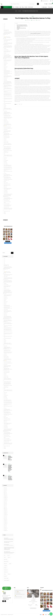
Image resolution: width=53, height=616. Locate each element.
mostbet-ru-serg (6, 152)
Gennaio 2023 (5, 509)
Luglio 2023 (5, 502)
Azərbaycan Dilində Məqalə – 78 (8, 327)
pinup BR (5, 576)
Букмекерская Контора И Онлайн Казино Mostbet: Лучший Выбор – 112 (7, 209)
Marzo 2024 (5, 492)
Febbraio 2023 (5, 508)
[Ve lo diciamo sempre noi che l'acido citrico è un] (4, 229)
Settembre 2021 (5, 523)
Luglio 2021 (5, 525)
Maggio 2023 (5, 504)
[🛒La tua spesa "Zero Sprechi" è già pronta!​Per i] (7, 229)
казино (5, 212)
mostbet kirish (5, 129)
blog (4, 100)
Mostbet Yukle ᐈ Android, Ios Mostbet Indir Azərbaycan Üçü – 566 (7, 144)
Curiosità (5, 340)
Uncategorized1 (6, 427)
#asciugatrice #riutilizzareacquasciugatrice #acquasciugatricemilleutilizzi (8, 539)
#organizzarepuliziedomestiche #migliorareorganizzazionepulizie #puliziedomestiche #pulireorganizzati (9, 548)
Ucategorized (5, 190)
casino (5, 104)
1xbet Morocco (6, 312)
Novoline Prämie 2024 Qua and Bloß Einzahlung (10, 458)
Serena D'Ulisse (28, 20)
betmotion (5, 559)
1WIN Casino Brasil (6, 49)
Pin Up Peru (5, 173)
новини (5, 213)
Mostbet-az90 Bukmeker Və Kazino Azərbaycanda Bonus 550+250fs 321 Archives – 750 (7, 148)
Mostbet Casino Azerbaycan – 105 (8, 128)
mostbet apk (5, 119)
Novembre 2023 (6, 497)
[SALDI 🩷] (7, 239)
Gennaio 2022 (5, 519)
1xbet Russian (5, 80)
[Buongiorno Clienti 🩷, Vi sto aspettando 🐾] (9, 237)
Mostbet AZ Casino (6, 121)
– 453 (4, 26)
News (4, 388)
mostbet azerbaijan (6, 357)
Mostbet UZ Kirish (6, 141)
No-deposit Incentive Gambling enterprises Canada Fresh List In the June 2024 (10, 468)
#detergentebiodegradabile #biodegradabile (8, 542)
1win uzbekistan (6, 63)
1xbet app (5, 65)
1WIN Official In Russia (6, 54)
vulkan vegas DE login (6, 200)
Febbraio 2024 (5, 493)
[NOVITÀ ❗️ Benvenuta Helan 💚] (9, 239)
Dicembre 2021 (5, 520)
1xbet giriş (5, 69)
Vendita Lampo (44, 7)
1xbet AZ (9, 557)
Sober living (5, 187)
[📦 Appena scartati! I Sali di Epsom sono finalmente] (9, 234)
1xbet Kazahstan (6, 74)
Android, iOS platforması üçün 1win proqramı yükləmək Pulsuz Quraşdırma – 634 (7, 86)
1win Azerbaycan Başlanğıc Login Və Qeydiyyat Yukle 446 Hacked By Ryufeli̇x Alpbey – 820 (7, 44)
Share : (16, 104)
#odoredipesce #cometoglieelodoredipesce (8, 545)
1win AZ (8, 555)
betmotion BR (6, 561)
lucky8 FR (5, 565)
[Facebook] (17, 104)
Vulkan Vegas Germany (6, 438)
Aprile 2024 (5, 491)
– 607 (4, 28)
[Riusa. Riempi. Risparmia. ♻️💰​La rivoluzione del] (9, 229)
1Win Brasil (5, 48)
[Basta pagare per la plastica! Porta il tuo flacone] (7, 234)
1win (4, 555)
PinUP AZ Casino (6, 182)
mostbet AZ (6, 569)
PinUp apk (5, 181)
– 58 (4, 27)
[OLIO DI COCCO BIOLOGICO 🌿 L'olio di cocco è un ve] (4, 234)
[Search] (12, 253)
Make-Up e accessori (19, 596)
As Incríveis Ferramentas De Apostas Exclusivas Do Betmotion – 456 (7, 89)
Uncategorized (6, 191)
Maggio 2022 (5, 518)
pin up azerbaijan (6, 160)
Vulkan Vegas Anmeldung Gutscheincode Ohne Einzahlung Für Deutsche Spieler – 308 (7, 198)
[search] (38, 4)
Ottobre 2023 (5, 498)
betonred (5, 563)
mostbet (5, 567)
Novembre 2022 (6, 512)
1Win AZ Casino (5, 41)
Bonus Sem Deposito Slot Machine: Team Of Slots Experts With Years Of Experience (22, 26)
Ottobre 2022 (5, 513)
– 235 (4, 258)
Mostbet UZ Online (6, 142)
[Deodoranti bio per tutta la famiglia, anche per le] (9, 232)
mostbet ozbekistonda (6, 137)
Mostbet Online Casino (6, 136)
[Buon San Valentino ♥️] (11, 229)
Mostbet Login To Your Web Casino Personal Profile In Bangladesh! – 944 (7, 131)
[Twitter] (19, 104)
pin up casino (5, 162)
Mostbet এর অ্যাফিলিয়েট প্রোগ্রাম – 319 (7, 146)
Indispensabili (5, 111)
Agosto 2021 (5, 524)
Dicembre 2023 (5, 496)
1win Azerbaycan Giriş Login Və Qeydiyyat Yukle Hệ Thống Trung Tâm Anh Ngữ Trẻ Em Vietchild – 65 (7, 46)
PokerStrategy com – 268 (7, 418)
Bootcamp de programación (7, 103)
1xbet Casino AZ (6, 301)
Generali (19, 10)
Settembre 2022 (6, 514)
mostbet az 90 (5, 120)
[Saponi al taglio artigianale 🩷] (7, 232)
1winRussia (5, 64)
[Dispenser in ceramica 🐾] (11, 237)
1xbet (5, 557)
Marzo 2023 (5, 507)
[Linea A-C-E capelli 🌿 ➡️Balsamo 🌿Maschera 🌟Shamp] (4, 232)
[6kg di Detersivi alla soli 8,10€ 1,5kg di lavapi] (4, 237)
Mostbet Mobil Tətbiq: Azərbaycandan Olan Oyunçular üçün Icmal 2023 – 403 (7, 134)
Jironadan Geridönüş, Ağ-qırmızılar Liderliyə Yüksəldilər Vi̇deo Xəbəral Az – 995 (7, 113)
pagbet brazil (5, 392)
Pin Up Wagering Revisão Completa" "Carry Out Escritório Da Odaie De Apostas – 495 (7, 175)
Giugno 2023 (5, 503)
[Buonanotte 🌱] (4, 239)
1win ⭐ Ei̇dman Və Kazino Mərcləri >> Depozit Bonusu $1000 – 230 (7, 38)
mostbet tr (5, 138)
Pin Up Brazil (5, 161)
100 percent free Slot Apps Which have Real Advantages (10, 478)
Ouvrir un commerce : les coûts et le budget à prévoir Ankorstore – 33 (7, 156)
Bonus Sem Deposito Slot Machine (35, 33)
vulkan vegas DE (6, 580)
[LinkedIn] (21, 104)
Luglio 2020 (5, 529)
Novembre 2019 (5, 530)
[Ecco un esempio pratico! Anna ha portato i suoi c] (11, 234)
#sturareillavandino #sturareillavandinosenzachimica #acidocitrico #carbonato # (9, 552)
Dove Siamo (50, 7)
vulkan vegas (6, 578)
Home (16, 10)
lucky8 (10, 563)
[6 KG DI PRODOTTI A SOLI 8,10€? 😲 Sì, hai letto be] (11, 232)
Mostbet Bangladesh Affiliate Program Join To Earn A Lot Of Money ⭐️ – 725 (7, 125)
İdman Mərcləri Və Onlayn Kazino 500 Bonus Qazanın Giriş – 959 (7, 109)
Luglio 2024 (5, 487)
